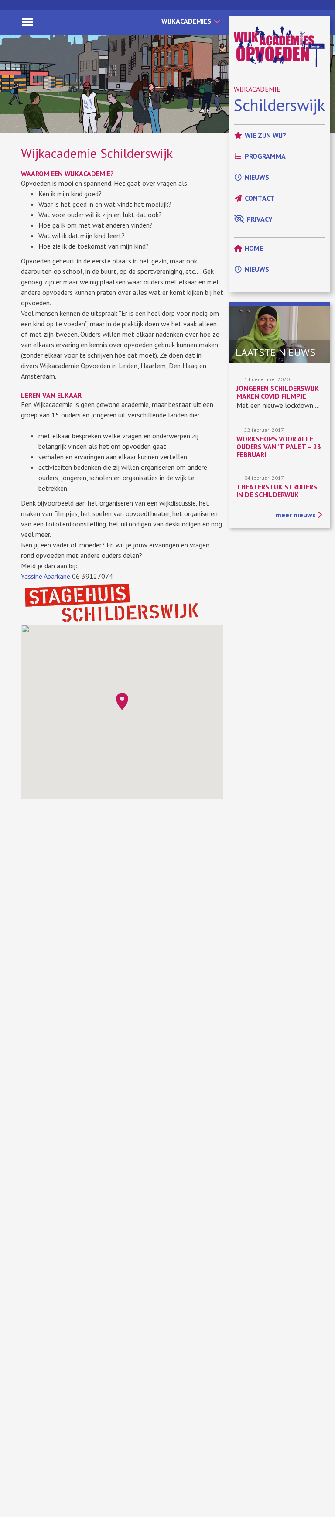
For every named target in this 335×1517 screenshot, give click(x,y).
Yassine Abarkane (45, 576)
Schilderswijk (279, 105)
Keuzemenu (27, 22)
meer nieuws (296, 514)
